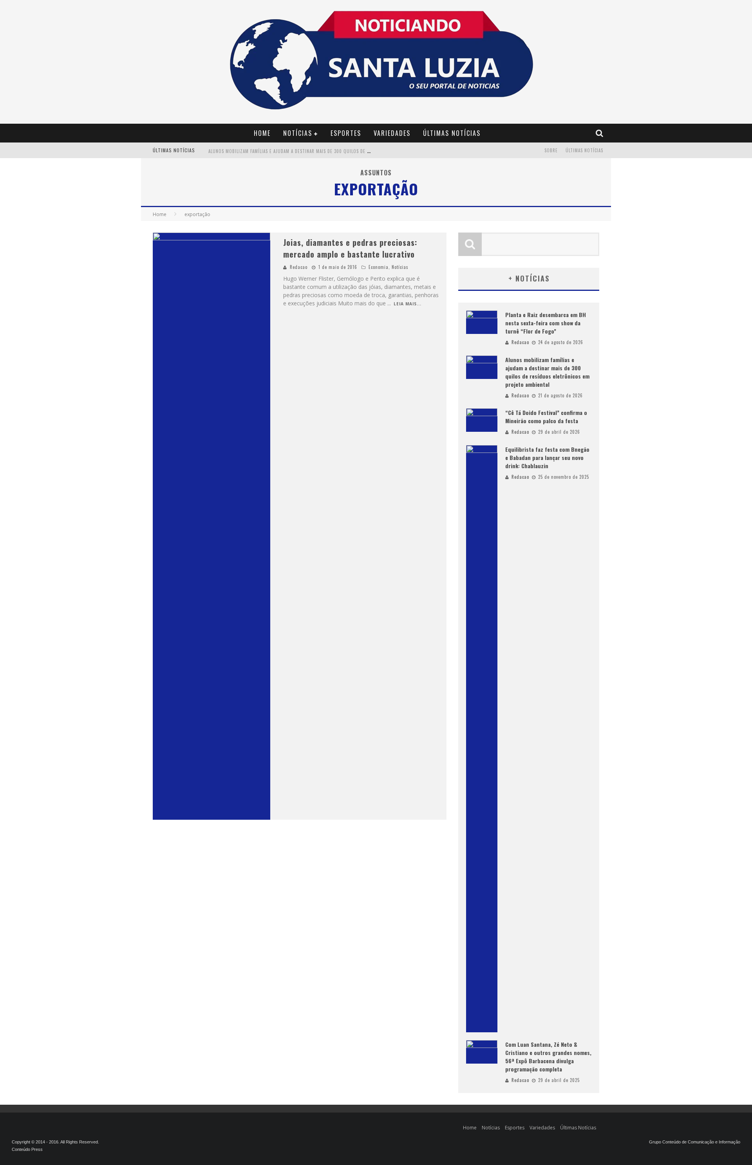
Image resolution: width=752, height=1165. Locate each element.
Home (262, 133)
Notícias (297, 133)
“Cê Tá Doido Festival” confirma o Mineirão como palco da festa (546, 416)
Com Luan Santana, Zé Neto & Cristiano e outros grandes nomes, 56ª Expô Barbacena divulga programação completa (548, 1056)
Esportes (346, 133)
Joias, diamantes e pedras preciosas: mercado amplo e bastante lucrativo (350, 248)
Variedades (392, 133)
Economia (379, 267)
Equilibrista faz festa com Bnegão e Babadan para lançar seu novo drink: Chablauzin (547, 457)
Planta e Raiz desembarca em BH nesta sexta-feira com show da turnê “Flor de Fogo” (545, 322)
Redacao (298, 267)
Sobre (551, 150)
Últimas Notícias (452, 133)
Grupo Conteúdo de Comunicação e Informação (694, 1142)
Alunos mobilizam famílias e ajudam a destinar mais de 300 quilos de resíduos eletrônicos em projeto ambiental (338, 151)
